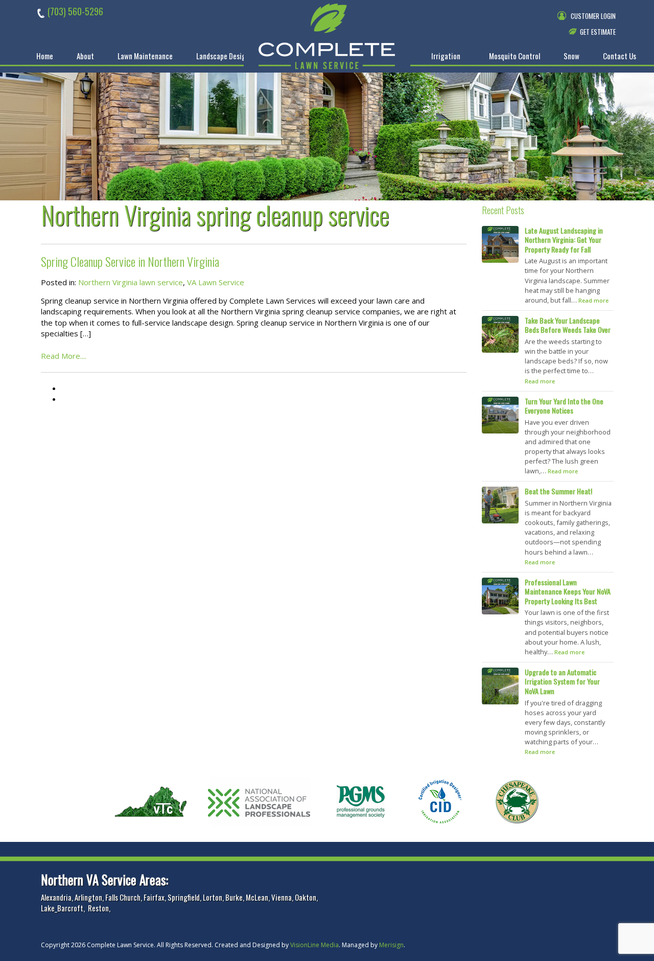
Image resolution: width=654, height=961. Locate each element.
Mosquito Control (514, 56)
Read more (593, 300)
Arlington (88, 897)
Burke (234, 897)
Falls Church (123, 897)
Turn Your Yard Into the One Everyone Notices (564, 406)
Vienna (281, 897)
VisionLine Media (314, 945)
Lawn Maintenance (145, 56)
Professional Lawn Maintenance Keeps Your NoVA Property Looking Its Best (568, 591)
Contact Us (619, 56)
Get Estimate (598, 32)
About (85, 56)
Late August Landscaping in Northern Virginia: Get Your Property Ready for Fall (564, 240)
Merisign (391, 945)
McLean (257, 897)
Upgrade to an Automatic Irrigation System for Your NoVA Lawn (562, 681)
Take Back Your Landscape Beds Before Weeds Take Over (568, 325)
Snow (571, 56)
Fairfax (154, 897)
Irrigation (445, 56)
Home (44, 56)
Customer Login (593, 16)
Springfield (184, 897)
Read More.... (63, 356)
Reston (98, 907)
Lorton (212, 897)
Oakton (305, 897)
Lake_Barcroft (62, 907)
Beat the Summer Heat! (558, 491)
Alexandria (56, 897)
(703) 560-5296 (75, 11)
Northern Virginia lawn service (130, 282)
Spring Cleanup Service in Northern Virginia (130, 261)
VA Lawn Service (215, 282)
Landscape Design (222, 56)
